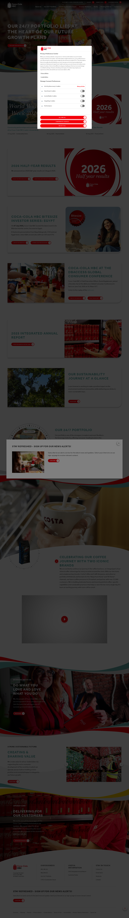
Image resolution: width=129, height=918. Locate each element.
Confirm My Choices (62, 121)
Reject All (62, 125)
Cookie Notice (44, 77)
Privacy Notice (44, 73)
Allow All (62, 117)
